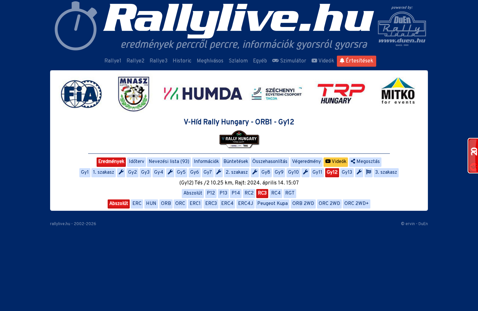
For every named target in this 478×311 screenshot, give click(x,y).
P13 (223, 193)
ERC (136, 204)
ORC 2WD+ (356, 204)
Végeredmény (306, 162)
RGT (290, 193)
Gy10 (293, 172)
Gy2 (132, 172)
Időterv (136, 162)
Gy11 (317, 172)
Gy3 (145, 172)
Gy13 (347, 172)
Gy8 (265, 172)
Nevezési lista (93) (169, 162)
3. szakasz (386, 172)
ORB (166, 204)
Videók (325, 61)
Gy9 (279, 172)
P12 (211, 193)
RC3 (262, 193)
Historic (182, 61)
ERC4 (227, 204)
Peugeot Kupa (272, 204)
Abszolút (192, 193)
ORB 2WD (303, 204)
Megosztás (367, 162)
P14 (236, 193)
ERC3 (211, 204)
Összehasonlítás (269, 162)
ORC (180, 204)
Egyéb (260, 61)
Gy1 (85, 172)
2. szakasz (237, 172)
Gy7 (208, 172)
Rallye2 (135, 61)
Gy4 (158, 172)
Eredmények (111, 162)
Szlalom (238, 61)
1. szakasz (103, 172)
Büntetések (235, 162)
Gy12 (332, 172)
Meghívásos (210, 61)
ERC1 (195, 204)
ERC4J (245, 204)
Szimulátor (292, 61)
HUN (151, 204)
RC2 (249, 193)
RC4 (276, 193)
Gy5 (181, 172)
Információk (206, 162)
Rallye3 (158, 61)
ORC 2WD (329, 204)
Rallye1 (112, 61)
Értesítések (358, 61)
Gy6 (194, 172)
